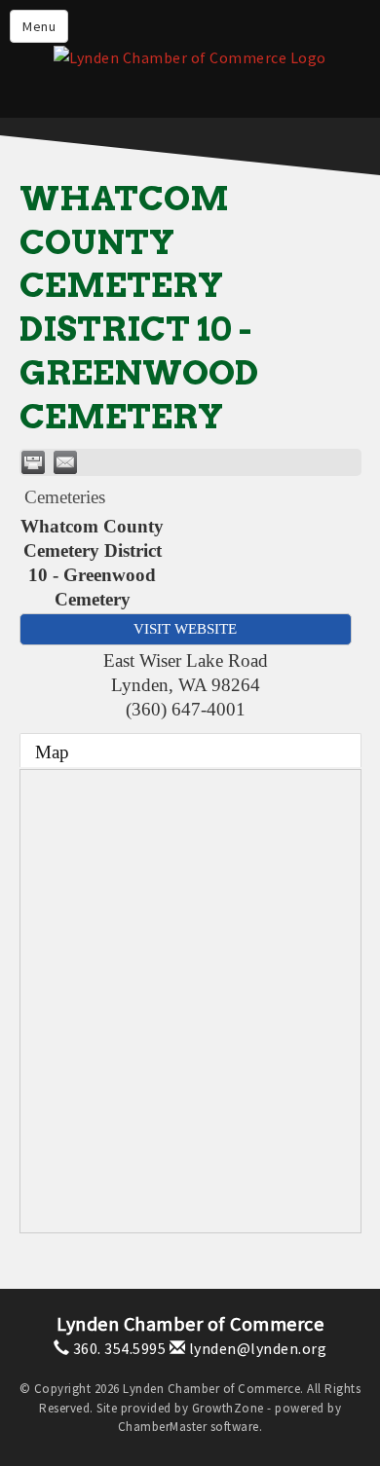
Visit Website (185, 628)
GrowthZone (228, 1408)
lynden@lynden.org (255, 1348)
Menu (39, 26)
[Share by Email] (65, 462)
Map (52, 752)
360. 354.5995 (117, 1348)
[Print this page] (33, 462)
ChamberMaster (163, 1426)
